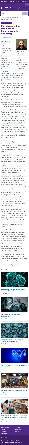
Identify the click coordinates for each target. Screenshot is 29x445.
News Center (11, 8)
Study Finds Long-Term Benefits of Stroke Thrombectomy (13, 315)
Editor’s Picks (17, 427)
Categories (3, 429)
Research (17, 265)
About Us (17, 431)
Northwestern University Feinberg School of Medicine (14, 1)
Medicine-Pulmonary (7, 75)
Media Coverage (4, 433)
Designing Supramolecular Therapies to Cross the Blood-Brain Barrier (12, 340)
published (21, 135)
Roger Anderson (7, 37)
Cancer (3, 265)
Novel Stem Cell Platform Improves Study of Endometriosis (14, 366)
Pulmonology (10, 265)
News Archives (18, 429)
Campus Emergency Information (7, 442)
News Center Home (5, 427)
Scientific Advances (6, 23)
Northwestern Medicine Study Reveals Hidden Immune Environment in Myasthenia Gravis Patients (14, 417)
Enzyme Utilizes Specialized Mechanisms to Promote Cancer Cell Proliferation (13, 290)
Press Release (3, 431)
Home (2, 17)
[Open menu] (27, 4)
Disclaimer (17, 440)
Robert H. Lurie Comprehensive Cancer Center (13, 122)
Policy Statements (18, 442)
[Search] (25, 13)
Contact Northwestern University (7, 440)
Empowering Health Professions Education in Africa (14, 391)
